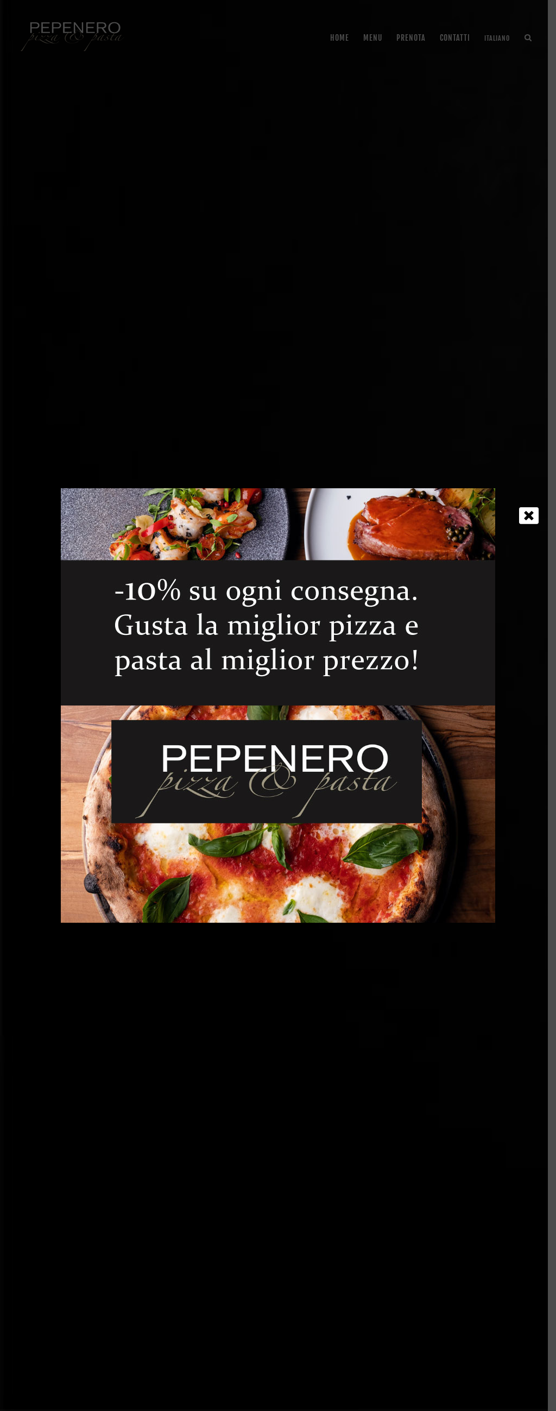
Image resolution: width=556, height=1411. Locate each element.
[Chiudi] (529, 515)
